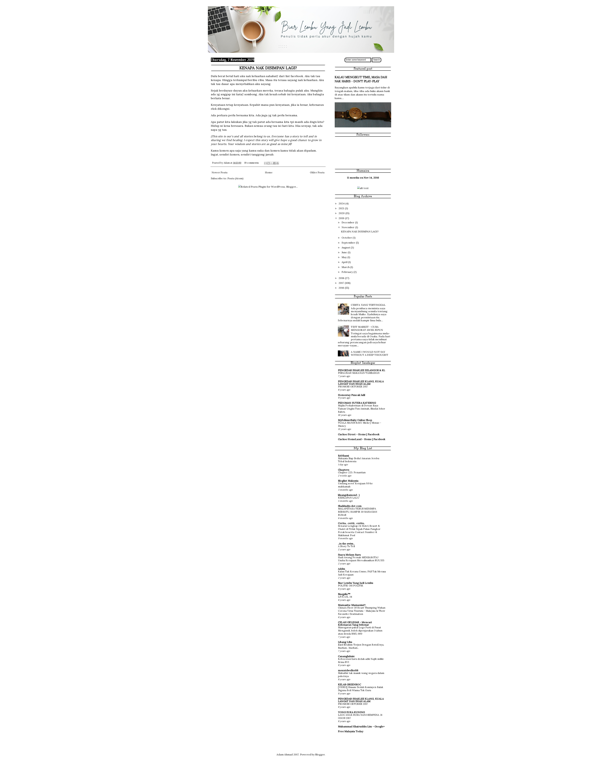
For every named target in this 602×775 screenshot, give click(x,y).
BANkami (343, 455)
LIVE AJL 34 (345, 596)
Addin (341, 568)
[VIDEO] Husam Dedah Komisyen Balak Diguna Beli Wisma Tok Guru (360, 689)
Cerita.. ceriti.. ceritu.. (351, 523)
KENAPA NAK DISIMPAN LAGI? (268, 67)
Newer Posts (219, 172)
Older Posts (317, 172)
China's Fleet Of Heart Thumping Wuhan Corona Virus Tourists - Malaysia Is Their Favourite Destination (361, 610)
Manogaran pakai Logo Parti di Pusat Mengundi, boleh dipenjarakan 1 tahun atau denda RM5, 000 (360, 630)
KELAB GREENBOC (349, 684)
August (346, 247)
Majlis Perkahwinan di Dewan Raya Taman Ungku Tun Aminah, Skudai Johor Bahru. (361, 408)
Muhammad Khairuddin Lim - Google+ (361, 726)
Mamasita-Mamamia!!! (352, 605)
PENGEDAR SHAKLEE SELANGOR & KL (361, 370)
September (349, 242)
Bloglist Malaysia (348, 480)
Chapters (343, 469)
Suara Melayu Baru (349, 554)
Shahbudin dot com (350, 505)
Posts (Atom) (235, 178)
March (346, 267)
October (347, 237)
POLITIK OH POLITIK (350, 585)
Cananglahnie (346, 656)
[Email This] (265, 163)
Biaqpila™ (344, 594)
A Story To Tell (346, 546)
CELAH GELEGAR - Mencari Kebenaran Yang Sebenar (355, 623)
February (348, 271)
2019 (342, 218)
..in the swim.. (346, 543)
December (348, 222)
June (345, 252)
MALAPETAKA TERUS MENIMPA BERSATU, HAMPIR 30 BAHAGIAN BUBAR (357, 511)
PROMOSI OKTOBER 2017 (353, 386)
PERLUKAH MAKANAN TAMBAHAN (359, 372)
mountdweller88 (348, 670)
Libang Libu (345, 642)
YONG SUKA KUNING (351, 712)
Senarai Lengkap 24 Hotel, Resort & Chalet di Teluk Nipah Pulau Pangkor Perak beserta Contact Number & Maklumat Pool (359, 530)
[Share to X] (271, 163)
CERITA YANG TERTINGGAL (368, 304)
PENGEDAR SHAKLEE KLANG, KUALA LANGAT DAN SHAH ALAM (361, 382)
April (345, 262)
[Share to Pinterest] (277, 163)
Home (268, 172)
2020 (342, 213)
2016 (342, 287)
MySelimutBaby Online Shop (355, 420)
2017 (342, 282)
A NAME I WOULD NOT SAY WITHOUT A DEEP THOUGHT (369, 353)
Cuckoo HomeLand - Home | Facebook (361, 439)
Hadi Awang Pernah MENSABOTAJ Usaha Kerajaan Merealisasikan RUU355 (361, 559)
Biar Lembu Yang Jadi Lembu (355, 582)
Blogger (320, 754)
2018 (342, 278)
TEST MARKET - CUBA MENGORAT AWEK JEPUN (367, 328)
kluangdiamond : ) (349, 495)
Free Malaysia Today (350, 731)
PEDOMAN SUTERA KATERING (357, 402)
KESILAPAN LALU (348, 497)
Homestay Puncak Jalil (351, 395)
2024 (342, 203)
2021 (342, 208)
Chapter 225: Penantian (352, 472)
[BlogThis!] (268, 163)
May (344, 257)
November (348, 227)
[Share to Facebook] (274, 163)
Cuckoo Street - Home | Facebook (358, 434)
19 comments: (252, 162)
